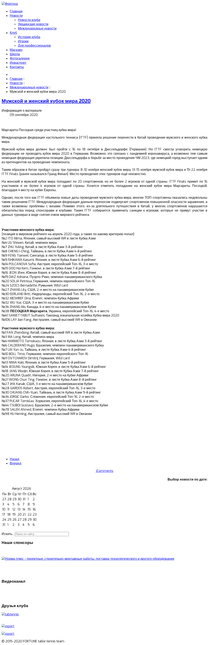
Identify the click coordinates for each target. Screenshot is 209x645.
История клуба (29, 37)
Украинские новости (33, 24)
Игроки (23, 41)
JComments (104, 471)
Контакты (17, 67)
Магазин (16, 50)
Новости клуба (29, 20)
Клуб (13, 33)
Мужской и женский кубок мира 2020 (46, 101)
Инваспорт (18, 63)
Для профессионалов (34, 45)
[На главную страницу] (10, 4)
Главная (16, 11)
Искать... (8, 534)
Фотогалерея (20, 58)
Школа (15, 54)
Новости (16, 15)
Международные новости (37, 28)
